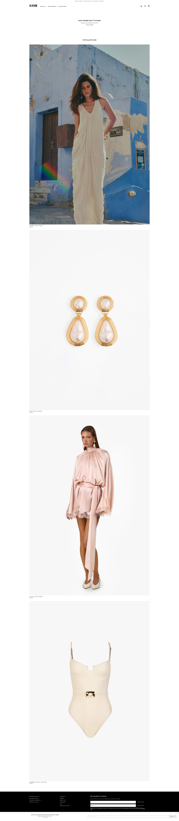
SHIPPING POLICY (34, 796)
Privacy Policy (143, 808)
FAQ (61, 803)
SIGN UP (172, 816)
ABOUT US (63, 800)
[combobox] (92, 805)
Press (62, 798)
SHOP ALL (43, 6)
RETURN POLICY (34, 798)
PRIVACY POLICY (34, 802)
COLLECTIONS (62, 6)
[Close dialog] (177, 813)
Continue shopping (89, 24)
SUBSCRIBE (140, 802)
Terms (91, 809)
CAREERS (62, 802)
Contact (62, 796)
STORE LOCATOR (65, 805)
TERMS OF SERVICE (35, 800)
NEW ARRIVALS (52, 6)
